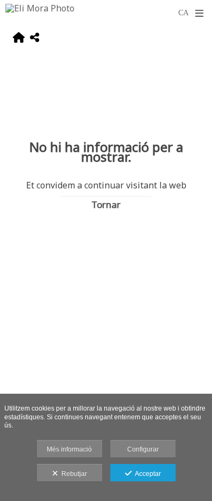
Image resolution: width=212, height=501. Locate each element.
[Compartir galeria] (34, 38)
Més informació (69, 449)
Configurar (143, 449)
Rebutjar (72, 474)
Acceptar (146, 474)
